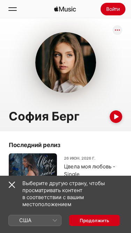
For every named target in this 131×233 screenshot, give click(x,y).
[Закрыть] (12, 185)
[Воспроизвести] (116, 116)
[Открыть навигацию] (12, 9)
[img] (65, 9)
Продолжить (94, 220)
